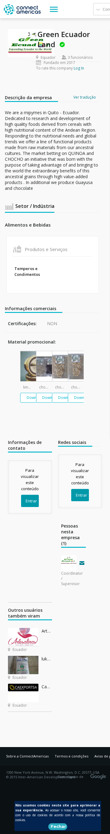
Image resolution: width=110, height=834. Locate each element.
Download (36, 397)
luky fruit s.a (47, 659)
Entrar (31, 501)
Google (99, 774)
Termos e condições (71, 756)
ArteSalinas (47, 631)
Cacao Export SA (47, 686)
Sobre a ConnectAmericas (27, 756)
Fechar (58, 826)
